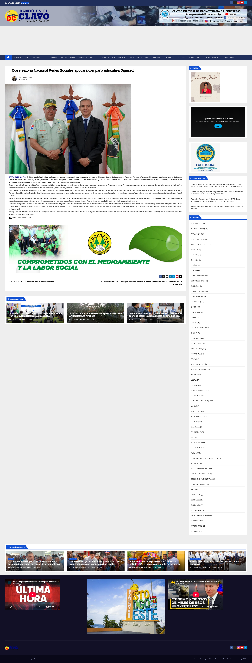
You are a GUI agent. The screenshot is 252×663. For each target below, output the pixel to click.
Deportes (170, 57)
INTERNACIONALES (198, 369)
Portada (17, 57)
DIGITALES (195, 317)
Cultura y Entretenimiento (113, 57)
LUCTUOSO (195, 385)
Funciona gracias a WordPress (14, 659)
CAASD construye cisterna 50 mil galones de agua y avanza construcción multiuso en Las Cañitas (95, 562)
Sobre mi (233, 659)
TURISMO (194, 531)
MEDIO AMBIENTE (198, 390)
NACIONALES (196, 416)
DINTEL (194, 322)
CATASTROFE (196, 270)
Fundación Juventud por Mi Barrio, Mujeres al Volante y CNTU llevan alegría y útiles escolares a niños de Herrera (154, 564)
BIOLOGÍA (194, 260)
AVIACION (195, 249)
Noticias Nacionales (34, 57)
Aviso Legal (203, 659)
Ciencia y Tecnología (139, 57)
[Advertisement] (126, 40)
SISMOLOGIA (196, 495)
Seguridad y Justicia (88, 57)
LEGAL (193, 380)
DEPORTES (195, 302)
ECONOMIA (195, 338)
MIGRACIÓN (195, 395)
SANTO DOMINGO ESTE (200, 474)
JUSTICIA (194, 375)
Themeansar (37, 659)
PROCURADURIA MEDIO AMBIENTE (204, 458)
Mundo (193, 406)
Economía (157, 57)
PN (192, 437)
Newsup (29, 659)
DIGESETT (195, 312)
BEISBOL (194, 255)
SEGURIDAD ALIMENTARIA (201, 479)
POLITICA (194, 448)
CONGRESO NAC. (198, 281)
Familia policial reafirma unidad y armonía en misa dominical (212, 206)
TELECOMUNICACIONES (200, 515)
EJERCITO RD (196, 349)
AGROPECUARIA (197, 229)
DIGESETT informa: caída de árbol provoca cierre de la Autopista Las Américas (95, 314)
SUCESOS (195, 505)
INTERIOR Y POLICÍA (199, 364)
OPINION (194, 422)
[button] (245, 57)
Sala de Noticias (35, 567)
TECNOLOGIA (196, 510)
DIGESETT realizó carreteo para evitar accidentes (32, 282)
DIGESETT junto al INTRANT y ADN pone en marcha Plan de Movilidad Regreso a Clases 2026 (35, 314)
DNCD (193, 333)
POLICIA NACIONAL (198, 442)
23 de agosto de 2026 (18, 567)
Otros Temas (194, 57)
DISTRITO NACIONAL (199, 328)
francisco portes (27, 77)
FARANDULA (196, 354)
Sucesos (181, 57)
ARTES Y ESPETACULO (200, 244)
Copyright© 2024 (242, 659)
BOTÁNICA (195, 265)
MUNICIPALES (196, 411)
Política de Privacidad (215, 659)
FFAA (193, 359)
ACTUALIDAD (196, 223)
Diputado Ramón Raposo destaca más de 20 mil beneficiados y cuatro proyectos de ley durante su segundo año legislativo (33, 564)
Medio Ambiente (212, 57)
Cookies (196, 659)
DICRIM (194, 307)
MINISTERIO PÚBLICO (199, 401)
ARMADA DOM (196, 234)
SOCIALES (195, 500)
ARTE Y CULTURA (198, 239)
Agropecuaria (228, 57)
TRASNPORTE (196, 526)
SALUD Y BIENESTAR (199, 468)
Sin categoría (195, 489)
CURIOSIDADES (197, 296)
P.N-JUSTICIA (196, 432)
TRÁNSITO (195, 521)
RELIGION (195, 463)
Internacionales (68, 57)
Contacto (225, 659)
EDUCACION (52, 57)
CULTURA (194, 286)
